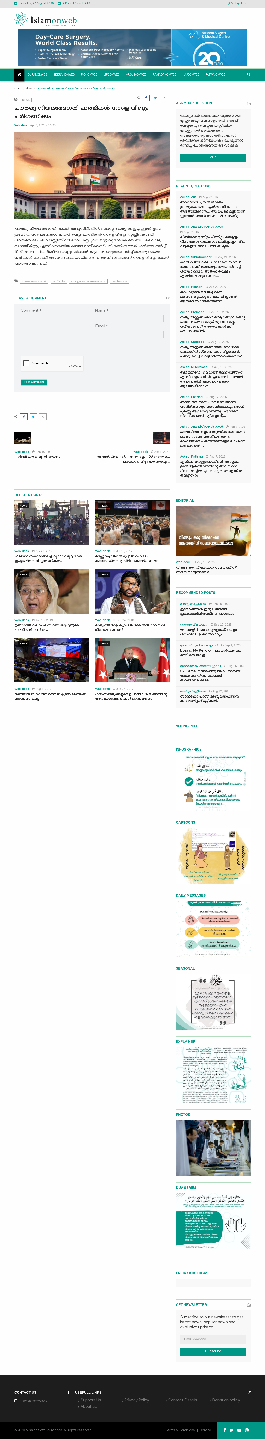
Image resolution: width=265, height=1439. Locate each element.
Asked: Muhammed (193, 368)
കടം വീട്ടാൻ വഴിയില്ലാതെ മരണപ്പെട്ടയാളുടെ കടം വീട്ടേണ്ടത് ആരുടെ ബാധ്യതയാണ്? (208, 297)
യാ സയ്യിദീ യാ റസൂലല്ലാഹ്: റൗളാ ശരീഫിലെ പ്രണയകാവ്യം (208, 632)
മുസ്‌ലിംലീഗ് (59, 281)
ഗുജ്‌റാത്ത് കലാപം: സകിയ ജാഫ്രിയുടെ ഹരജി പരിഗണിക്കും (46, 628)
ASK (213, 158)
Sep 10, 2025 (223, 624)
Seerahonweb (64, 74)
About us (89, 1407)
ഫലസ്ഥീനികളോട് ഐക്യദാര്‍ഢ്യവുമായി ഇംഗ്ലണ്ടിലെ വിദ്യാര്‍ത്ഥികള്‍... (48, 559)
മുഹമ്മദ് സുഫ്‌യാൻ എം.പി (199, 646)
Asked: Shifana (191, 397)
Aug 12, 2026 (218, 397)
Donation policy (226, 1400)
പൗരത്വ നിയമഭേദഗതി (34, 281)
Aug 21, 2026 (227, 257)
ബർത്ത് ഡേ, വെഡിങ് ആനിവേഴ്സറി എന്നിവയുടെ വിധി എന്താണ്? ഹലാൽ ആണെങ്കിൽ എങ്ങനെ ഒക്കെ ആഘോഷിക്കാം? (212, 380)
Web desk (20, 125)
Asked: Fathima (191, 457)
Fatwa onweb (215, 74)
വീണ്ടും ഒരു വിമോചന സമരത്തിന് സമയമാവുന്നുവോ (206, 570)
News (29, 88)
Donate (205, 1430)
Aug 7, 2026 (217, 456)
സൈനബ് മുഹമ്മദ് (193, 625)
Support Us (91, 1400)
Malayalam (238, 3)
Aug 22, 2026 (211, 197)
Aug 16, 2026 (220, 312)
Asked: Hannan (191, 287)
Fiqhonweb (89, 74)
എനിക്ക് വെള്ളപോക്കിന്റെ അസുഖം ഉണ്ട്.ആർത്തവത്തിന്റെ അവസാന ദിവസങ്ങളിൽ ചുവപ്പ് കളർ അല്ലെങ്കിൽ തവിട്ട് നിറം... (211, 469)
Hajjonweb (191, 74)
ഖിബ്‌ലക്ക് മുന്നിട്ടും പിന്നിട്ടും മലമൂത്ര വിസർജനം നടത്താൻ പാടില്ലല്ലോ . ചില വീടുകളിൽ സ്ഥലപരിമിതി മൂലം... (212, 242)
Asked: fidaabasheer (196, 257)
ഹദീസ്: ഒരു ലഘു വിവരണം (37, 457)
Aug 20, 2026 (218, 286)
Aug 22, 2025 (221, 691)
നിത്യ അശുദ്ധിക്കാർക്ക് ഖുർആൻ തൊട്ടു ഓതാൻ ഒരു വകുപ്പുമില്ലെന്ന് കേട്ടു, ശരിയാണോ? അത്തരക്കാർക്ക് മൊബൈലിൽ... (212, 325)
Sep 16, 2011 (44, 451)
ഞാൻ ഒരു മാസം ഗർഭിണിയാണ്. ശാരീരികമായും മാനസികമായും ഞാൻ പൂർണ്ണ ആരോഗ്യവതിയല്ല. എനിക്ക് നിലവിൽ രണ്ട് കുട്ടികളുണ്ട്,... (212, 410)
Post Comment (34, 382)
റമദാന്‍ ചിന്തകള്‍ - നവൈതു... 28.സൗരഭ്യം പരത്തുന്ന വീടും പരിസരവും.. (133, 459)
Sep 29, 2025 (221, 603)
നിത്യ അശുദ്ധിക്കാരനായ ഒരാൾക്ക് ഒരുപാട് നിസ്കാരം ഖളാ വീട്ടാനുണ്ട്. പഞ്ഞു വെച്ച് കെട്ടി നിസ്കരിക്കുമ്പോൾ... (213, 352)
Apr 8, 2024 (162, 451)
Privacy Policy (136, 1400)
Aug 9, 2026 (238, 426)
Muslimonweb (136, 74)
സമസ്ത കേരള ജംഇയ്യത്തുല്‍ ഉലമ (88, 281)
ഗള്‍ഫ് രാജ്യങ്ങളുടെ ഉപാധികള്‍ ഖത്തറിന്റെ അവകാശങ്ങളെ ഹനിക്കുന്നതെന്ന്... (131, 697)
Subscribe (213, 1352)
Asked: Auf (188, 197)
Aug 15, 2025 (206, 562)
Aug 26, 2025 (236, 666)
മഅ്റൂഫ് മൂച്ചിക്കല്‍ (193, 604)
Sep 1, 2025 (233, 645)
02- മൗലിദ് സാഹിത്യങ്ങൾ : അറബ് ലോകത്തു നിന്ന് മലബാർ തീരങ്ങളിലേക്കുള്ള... (210, 676)
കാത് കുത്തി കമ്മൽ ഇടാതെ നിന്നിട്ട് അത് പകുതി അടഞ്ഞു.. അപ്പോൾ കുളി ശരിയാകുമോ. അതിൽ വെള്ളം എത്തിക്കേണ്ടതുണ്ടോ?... (210, 270)
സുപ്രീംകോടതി (119, 281)
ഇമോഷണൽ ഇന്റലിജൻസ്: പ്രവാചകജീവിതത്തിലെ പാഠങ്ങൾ (207, 612)
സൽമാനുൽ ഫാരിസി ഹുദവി (200, 666)
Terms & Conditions (180, 1430)
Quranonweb (37, 74)
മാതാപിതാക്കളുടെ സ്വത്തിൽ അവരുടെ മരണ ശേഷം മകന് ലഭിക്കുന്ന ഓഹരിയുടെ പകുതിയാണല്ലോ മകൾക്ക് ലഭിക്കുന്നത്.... (212, 439)
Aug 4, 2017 (44, 689)
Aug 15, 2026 (223, 367)
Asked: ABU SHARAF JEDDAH (201, 227)
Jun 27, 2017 (125, 689)
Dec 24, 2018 (125, 620)
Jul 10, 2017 (124, 551)
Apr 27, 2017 (44, 551)
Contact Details (182, 1400)
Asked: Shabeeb (192, 313)
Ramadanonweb (164, 74)
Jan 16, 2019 (44, 620)
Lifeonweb (112, 74)
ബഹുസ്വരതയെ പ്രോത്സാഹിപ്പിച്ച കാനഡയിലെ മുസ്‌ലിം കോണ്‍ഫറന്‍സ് (128, 559)
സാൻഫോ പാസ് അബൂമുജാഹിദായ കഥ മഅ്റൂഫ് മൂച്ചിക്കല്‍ (209, 699)
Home (18, 88)
